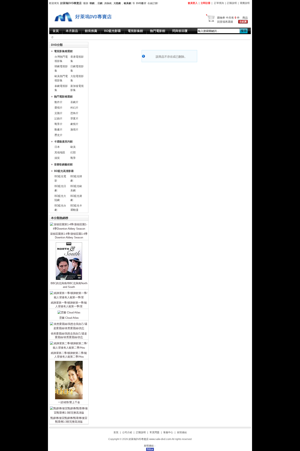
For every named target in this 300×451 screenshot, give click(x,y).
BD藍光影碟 (112, 31)
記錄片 (58, 118)
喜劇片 (74, 102)
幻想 (73, 152)
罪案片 (74, 118)
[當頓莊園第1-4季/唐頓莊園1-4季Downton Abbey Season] (69, 223)
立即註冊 (205, 3)
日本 (57, 146)
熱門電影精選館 (63, 96)
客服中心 (168, 432)
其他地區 (59, 152)
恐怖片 (74, 113)
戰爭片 (58, 124)
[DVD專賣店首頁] (84, 9)
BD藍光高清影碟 (64, 171)
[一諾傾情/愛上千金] (69, 361)
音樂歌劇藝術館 (63, 164)
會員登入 (193, 3)
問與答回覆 (180, 31)
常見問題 (154, 432)
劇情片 (74, 124)
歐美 (73, 146)
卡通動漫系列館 (63, 141)
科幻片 (74, 107)
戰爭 (73, 157)
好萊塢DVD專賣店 (139, 439)
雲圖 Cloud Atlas (69, 317)
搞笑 (57, 157)
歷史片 (58, 135)
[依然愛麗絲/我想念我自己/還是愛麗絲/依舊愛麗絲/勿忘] (69, 322)
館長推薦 (91, 31)
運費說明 (245, 3)
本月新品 (72, 31)
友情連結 (182, 432)
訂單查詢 (219, 3)
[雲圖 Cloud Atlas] (69, 311)
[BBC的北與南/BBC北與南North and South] (69, 242)
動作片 (58, 102)
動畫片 (58, 129)
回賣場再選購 (225, 21)
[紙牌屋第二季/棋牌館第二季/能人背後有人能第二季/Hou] (69, 342)
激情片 (74, 129)
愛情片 (58, 107)
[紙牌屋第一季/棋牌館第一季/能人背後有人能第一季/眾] (69, 291)
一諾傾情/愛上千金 (69, 402)
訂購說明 (232, 3)
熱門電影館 (157, 31)
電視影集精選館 (63, 51)
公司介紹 (127, 432)
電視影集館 (135, 31)
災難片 (58, 113)
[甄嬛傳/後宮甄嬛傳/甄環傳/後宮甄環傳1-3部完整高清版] (69, 407)
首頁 (56, 31)
